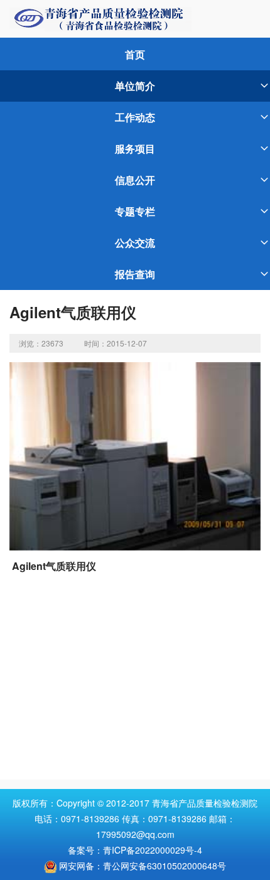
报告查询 (135, 274)
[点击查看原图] (135, 455)
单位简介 (135, 85)
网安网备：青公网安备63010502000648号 (142, 865)
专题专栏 (135, 211)
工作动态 (135, 117)
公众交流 (135, 242)
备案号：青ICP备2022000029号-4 (135, 850)
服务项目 (135, 148)
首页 (135, 54)
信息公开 (135, 180)
